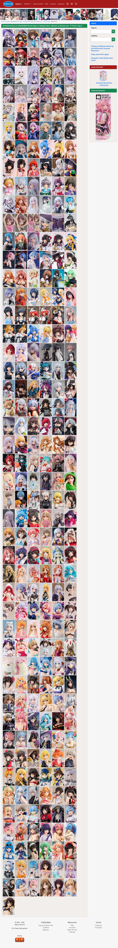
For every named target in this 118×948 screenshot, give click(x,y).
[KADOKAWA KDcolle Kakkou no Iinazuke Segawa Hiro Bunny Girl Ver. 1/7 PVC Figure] (33, 611)
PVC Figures (7, 21)
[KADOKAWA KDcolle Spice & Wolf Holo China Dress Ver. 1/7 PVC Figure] (58, 647)
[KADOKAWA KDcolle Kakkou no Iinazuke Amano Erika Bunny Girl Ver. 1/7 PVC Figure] (21, 647)
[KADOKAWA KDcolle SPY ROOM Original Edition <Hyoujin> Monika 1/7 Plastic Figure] (71, 426)
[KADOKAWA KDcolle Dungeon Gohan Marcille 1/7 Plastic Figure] (33, 389)
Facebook (98, 925)
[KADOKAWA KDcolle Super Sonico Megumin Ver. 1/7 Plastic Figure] (21, 131)
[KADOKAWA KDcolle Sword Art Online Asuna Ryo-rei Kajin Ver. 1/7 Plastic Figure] (21, 204)
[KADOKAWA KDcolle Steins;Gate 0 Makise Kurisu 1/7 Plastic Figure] (46, 278)
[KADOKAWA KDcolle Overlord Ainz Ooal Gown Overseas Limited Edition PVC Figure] (58, 814)
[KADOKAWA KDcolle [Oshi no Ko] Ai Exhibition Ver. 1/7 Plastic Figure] (58, 186)
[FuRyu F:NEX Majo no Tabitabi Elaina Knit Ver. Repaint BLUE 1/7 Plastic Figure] (33, 186)
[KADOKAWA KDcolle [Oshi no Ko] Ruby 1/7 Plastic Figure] (21, 444)
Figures (94, 28)
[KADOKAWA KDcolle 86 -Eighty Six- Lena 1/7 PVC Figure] (71, 666)
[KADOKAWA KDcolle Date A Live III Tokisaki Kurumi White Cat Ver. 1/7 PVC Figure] (33, 850)
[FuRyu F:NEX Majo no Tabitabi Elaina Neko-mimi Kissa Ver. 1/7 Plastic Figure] (71, 94)
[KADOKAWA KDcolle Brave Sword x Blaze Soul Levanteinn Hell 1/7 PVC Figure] (33, 832)
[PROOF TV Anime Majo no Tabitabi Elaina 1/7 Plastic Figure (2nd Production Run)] (46, 94)
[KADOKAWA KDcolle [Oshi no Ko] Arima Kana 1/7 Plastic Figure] (46, 426)
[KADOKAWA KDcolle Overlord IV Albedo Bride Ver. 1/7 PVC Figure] (71, 537)
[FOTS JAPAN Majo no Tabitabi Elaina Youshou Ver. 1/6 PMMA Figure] (58, 389)
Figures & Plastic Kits (46, 925)
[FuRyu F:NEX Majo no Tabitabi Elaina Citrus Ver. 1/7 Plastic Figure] (58, 75)
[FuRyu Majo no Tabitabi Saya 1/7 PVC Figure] (33, 721)
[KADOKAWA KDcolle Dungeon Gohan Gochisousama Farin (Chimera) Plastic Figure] (46, 112)
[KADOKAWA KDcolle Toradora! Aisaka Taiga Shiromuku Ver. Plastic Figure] (9, 407)
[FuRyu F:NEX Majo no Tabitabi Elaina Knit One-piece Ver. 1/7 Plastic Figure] (9, 518)
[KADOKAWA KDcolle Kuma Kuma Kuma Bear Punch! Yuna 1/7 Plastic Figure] (21, 463)
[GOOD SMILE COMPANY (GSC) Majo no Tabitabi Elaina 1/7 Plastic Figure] (9, 38)
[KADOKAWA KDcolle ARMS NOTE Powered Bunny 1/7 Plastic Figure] (21, 334)
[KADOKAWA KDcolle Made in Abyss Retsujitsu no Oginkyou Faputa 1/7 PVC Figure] (71, 647)
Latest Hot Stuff (97, 67)
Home (2, 21)
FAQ (46, 4)
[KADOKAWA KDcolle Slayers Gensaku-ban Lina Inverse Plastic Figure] (9, 57)
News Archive (38, 4)
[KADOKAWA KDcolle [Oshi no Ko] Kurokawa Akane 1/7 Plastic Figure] (9, 371)
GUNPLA (94, 36)
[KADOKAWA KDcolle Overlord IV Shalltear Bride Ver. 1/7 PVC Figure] (9, 555)
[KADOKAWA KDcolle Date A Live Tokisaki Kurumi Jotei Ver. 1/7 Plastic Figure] (21, 389)
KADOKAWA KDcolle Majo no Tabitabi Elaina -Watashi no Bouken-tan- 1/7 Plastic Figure (30, 21)
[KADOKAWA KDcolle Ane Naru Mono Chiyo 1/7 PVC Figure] (71, 684)
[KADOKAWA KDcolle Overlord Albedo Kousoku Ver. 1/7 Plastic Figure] (71, 389)
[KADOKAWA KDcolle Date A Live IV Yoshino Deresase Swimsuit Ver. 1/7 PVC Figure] (33, 666)
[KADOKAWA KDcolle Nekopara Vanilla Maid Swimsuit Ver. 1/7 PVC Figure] (9, 629)
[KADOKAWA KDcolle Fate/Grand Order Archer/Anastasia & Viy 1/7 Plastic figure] (9, 112)
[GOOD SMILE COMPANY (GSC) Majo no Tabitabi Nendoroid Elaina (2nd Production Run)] (9, 426)
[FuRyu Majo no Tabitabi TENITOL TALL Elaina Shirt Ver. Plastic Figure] (33, 204)
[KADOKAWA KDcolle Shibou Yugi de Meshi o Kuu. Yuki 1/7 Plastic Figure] (58, 57)
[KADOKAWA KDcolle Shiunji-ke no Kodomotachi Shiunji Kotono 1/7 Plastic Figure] (71, 186)
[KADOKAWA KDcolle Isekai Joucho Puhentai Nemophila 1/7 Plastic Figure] (71, 57)
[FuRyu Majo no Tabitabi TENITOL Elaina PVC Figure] (58, 592)
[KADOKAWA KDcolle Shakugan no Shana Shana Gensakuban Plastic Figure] (21, 57)
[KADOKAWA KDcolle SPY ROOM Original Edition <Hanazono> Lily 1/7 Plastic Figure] (46, 500)
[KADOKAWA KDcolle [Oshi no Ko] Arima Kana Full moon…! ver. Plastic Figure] (9, 352)
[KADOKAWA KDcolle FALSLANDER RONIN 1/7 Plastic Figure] (46, 352)
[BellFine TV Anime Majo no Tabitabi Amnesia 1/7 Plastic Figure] (21, 75)
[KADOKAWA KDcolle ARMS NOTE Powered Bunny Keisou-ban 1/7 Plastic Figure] (9, 334)
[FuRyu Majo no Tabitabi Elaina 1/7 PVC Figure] (46, 740)
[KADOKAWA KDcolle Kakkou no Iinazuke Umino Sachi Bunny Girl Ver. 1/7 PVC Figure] (33, 647)
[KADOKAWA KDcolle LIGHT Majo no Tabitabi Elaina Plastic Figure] (71, 463)
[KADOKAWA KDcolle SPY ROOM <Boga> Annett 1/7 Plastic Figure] (58, 463)
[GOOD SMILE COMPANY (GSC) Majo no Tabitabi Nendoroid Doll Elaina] (46, 223)
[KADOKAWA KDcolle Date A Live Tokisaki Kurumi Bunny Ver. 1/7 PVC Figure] (71, 795)
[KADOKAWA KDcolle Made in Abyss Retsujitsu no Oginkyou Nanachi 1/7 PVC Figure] (58, 555)
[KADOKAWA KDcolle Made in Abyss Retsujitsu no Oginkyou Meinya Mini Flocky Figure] (9, 666)
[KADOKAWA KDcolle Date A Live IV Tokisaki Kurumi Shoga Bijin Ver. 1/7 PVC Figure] (33, 684)
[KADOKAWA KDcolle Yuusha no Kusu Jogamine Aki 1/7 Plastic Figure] (46, 38)
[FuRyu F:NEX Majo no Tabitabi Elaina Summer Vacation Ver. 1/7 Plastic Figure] (46, 260)
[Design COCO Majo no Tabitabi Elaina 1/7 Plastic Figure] (9, 94)
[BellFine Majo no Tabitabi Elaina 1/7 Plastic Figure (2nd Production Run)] (21, 481)
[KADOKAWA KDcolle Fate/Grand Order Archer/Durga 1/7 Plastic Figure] (33, 94)
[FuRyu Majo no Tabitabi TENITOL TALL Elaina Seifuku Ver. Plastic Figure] (58, 204)
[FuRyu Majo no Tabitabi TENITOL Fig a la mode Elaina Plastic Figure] (9, 444)
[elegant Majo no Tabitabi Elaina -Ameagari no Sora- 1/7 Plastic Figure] (58, 94)
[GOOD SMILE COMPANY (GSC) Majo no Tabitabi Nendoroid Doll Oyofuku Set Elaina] (58, 223)
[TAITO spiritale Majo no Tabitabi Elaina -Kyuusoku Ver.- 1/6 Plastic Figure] (33, 241)
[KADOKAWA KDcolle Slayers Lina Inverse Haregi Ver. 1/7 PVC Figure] (58, 758)
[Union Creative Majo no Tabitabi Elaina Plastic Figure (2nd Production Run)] (33, 352)
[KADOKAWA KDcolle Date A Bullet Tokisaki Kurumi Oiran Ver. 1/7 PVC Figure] (58, 721)
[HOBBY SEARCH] (103, 117)
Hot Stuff (72, 928)
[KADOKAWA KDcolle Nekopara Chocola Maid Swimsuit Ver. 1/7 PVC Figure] (71, 611)
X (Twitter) (98, 928)
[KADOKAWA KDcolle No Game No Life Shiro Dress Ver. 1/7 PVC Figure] (21, 611)
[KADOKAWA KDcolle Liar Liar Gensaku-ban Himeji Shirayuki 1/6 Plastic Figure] (33, 444)
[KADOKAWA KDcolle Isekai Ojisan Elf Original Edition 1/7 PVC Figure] (9, 537)
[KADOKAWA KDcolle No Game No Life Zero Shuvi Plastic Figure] (46, 389)
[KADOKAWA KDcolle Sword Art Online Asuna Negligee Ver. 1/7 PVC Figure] (58, 574)
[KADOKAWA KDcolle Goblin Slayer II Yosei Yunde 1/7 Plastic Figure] (71, 278)
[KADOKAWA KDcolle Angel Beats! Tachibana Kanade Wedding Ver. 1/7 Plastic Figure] (21, 426)
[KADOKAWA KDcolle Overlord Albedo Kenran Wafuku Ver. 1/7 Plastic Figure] (58, 315)
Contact (53, 4)
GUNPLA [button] (27, 4)
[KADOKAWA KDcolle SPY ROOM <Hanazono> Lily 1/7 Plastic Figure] (58, 518)
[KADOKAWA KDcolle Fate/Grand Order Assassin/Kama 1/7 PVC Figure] (58, 537)
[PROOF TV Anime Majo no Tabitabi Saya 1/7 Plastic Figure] (46, 481)
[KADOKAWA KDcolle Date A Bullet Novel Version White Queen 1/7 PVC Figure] (71, 777)
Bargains (61, 4)
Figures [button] (18, 4)
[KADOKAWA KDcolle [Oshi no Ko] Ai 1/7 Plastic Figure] (71, 518)
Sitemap (72, 932)
